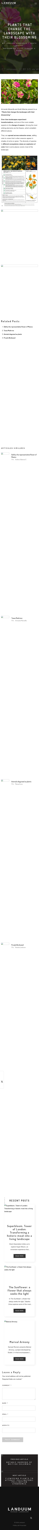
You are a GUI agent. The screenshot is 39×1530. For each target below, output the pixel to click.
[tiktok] (23, 1518)
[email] (8, 1518)
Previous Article (19, 1459)
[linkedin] (2, 1086)
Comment (6, 1385)
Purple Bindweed (9, 338)
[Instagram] (15, 1518)
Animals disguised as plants (13, 334)
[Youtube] (19, 1518)
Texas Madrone (9, 330)
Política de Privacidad (19, 1525)
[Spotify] (27, 1518)
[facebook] (2, 1074)
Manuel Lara (19, 784)
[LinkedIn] (11, 1518)
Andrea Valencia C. (21, 459)
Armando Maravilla (21, 620)
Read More (19, 1256)
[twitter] (2, 1082)
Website (5, 1425)
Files (20, 48)
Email (5, 1414)
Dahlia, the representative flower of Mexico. (18, 327)
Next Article (19, 1475)
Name (5, 1403)
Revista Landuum (20, 947)
